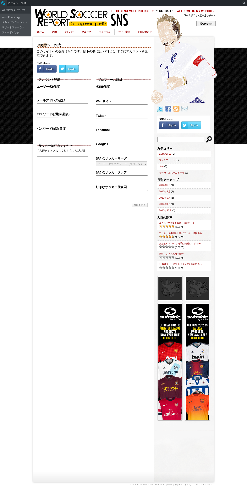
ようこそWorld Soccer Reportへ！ (177, 222)
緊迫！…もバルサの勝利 (171, 253)
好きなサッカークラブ (111, 172)
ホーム (40, 32)
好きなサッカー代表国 (111, 187)
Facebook (103, 130)
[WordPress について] (3, 3)
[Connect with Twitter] (69, 71)
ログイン (13, 3)
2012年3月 (164, 191)
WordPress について (14, 9)
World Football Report (124, 16)
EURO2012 (165, 153)
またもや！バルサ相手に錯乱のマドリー (180, 243)
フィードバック (10, 32)
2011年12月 (165, 210)
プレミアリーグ (167, 160)
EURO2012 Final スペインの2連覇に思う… (181, 264)
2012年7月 (164, 185)
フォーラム (105, 32)
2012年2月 (164, 198)
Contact (184, 109)
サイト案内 (124, 32)
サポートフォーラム (13, 27)
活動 (54, 32)
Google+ (102, 144)
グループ (86, 32)
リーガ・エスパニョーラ (171, 172)
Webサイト (104, 101)
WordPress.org (11, 17)
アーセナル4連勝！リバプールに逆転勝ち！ (181, 233)
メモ (161, 166)
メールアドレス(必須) (51, 100)
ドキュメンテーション (14, 22)
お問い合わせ (145, 32)
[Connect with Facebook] (47, 71)
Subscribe (177, 109)
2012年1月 (164, 204)
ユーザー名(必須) (48, 86)
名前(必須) (103, 86)
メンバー (69, 32)
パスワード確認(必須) (51, 128)
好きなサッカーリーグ (111, 158)
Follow (161, 109)
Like (169, 109)
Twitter (101, 115)
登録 (23, 3)
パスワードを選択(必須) (53, 114)
